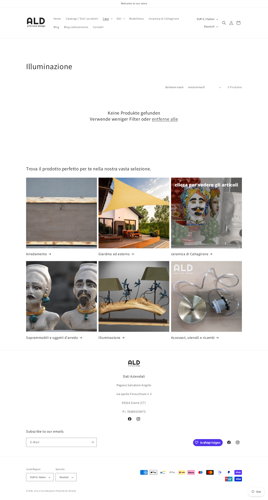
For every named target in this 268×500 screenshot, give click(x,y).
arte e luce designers (45, 491)
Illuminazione (109, 337)
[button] (107, 18)
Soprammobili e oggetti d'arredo (52, 337)
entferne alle (165, 119)
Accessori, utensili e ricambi (193, 337)
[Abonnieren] (92, 442)
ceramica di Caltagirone (190, 254)
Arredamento (36, 254)
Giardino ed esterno (114, 254)
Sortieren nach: (174, 87)
